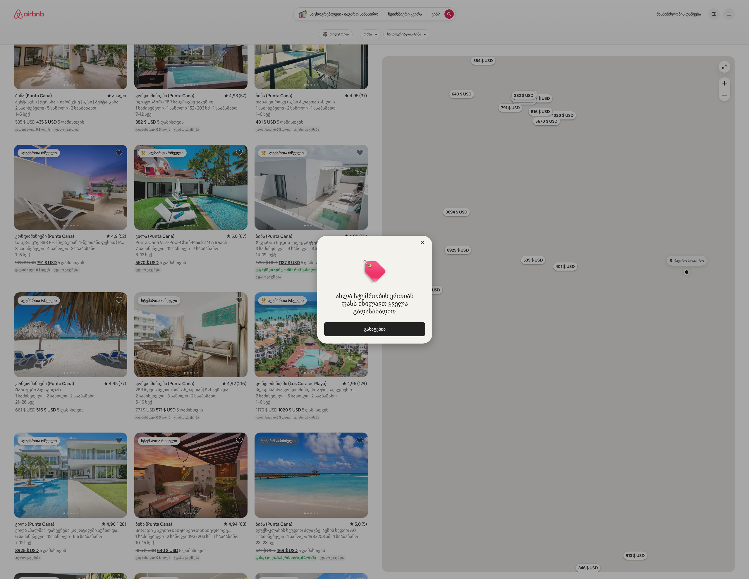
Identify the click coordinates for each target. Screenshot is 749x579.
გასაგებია (374, 329)
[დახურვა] (422, 242)
